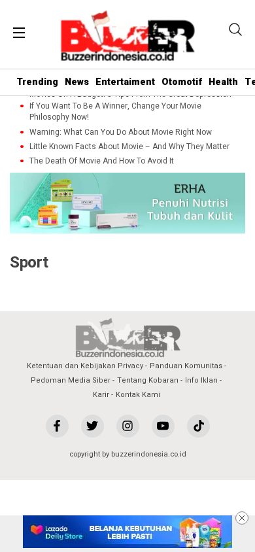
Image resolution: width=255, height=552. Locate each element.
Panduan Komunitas (186, 366)
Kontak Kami (138, 395)
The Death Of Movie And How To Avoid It (101, 161)
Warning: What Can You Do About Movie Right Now (120, 132)
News (77, 82)
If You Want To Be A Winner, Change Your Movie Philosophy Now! (115, 112)
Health (223, 82)
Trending (37, 82)
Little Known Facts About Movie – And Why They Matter (129, 146)
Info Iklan (201, 380)
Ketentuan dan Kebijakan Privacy (85, 366)
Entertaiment (125, 82)
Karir (101, 395)
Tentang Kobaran (147, 380)
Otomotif (182, 82)
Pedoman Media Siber (70, 380)
